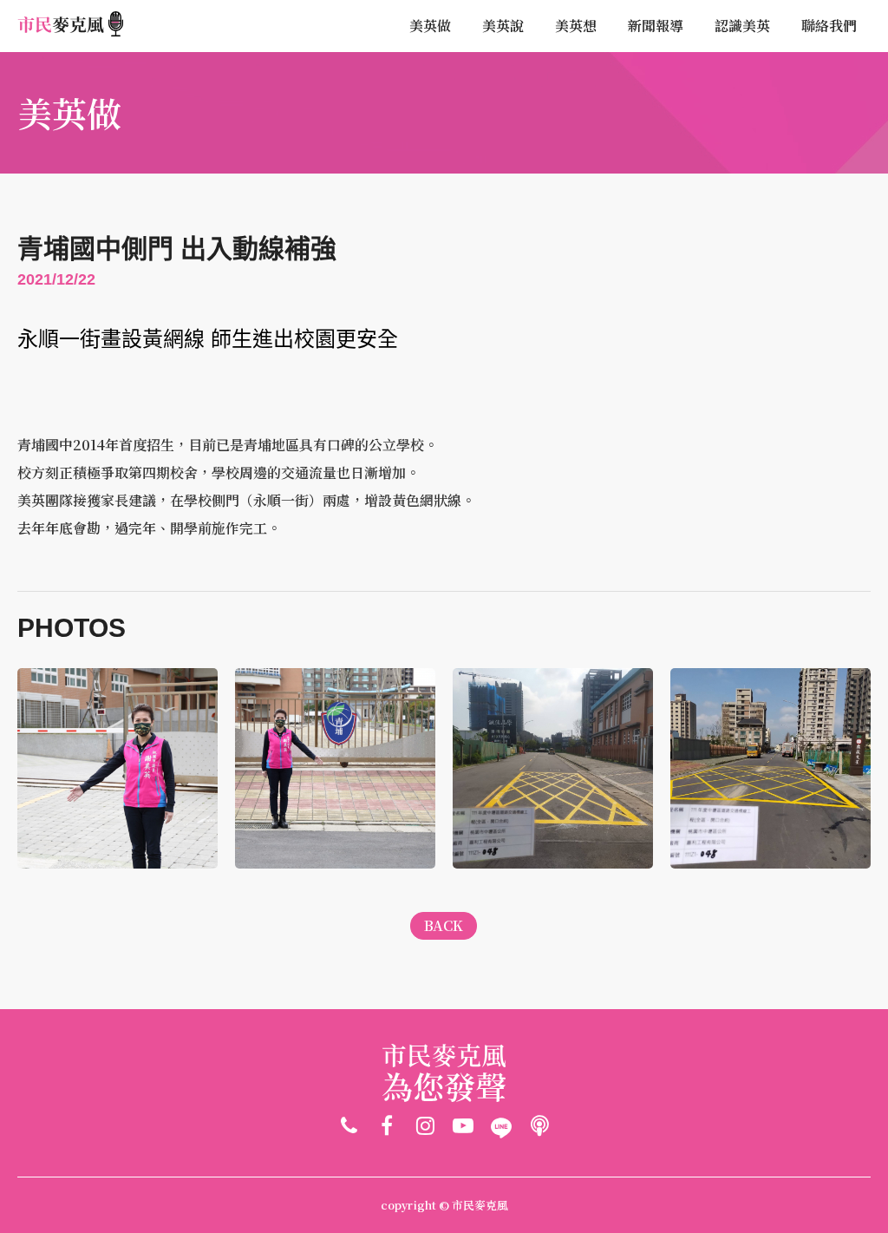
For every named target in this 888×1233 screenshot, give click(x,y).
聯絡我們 (829, 26)
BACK (443, 925)
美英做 (430, 26)
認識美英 (742, 26)
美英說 (503, 26)
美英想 (576, 26)
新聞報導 (655, 26)
